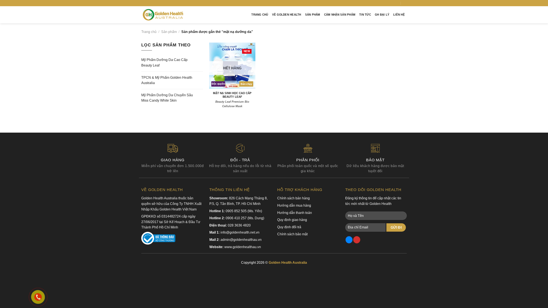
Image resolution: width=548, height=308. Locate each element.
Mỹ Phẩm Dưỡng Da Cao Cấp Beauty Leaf (164, 62)
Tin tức (365, 14)
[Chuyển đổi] (201, 62)
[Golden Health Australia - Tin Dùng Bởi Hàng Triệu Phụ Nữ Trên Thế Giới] (163, 15)
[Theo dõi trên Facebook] (388, 2)
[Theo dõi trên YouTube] (397, 2)
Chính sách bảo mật (292, 234)
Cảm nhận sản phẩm (339, 14)
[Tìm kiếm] (405, 3)
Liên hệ (399, 14)
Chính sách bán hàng (293, 198)
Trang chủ (259, 14)
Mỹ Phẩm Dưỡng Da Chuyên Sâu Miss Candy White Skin (167, 97)
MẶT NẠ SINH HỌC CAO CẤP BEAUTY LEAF (232, 95)
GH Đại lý (382, 14)
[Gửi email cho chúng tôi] (393, 2)
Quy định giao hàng (292, 220)
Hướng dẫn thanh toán (294, 213)
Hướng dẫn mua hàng (294, 205)
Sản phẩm (312, 14)
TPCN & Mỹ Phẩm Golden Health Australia (166, 80)
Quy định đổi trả (289, 227)
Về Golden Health (286, 14)
